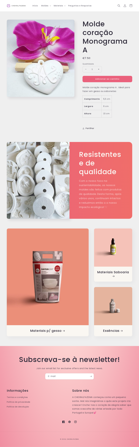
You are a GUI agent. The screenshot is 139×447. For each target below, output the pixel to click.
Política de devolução (18, 406)
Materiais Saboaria (113, 272)
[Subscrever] (91, 376)
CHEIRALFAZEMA (73, 439)
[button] (46, 6)
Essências (111, 331)
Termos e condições (17, 397)
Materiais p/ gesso (46, 331)
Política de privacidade (18, 402)
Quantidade (88, 64)
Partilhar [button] (90, 128)
